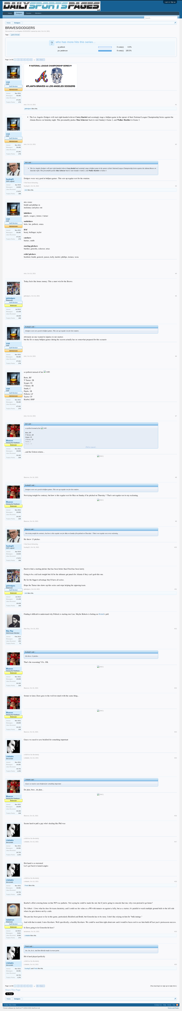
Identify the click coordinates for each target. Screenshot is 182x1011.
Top (174, 1005)
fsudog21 (10, 179)
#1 (176, 104)
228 (19, 457)
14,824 (18, 187)
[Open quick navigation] (175, 23)
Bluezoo (9, 441)
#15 (175, 758)
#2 (176, 144)
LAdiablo (10, 757)
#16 (175, 815)
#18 (175, 881)
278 (19, 102)
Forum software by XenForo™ (21, 1008)
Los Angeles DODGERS (22, 31)
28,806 (18, 451)
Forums (28, 13)
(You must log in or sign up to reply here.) (163, 986)
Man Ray (9, 631)
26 (37, 59)
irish (39, 31)
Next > (42, 59)
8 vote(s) (120, 51)
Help (164, 1005)
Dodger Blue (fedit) (10, 1005)
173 (19, 937)
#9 (176, 521)
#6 (176, 356)
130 (19, 639)
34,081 (18, 764)
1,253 (19, 771)
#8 (176, 477)
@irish (101, 614)
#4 (176, 273)
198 (19, 193)
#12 (175, 628)
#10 (175, 547)
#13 (175, 688)
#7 (176, 416)
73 (20, 643)
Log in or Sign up (170, 2)
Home (10, 13)
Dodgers (19, 13)
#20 (175, 964)
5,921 (19, 933)
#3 (176, 186)
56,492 (18, 95)
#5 (176, 296)
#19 (175, 931)
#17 (175, 841)
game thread (15, 34)
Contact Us (158, 1005)
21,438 (18, 311)
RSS (177, 1005)
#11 (176, 589)
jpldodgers (28, 108)
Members (38, 13)
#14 (175, 732)
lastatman (10, 920)
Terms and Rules (173, 1008)
